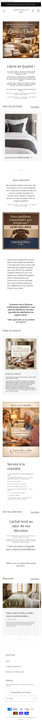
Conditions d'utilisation (13, 666)
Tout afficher (35, 107)
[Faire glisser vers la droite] (26, 170)
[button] (3, 10)
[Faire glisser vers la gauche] (15, 170)
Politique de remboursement (15, 672)
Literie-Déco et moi (14, 717)
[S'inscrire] (33, 698)
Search (8, 661)
